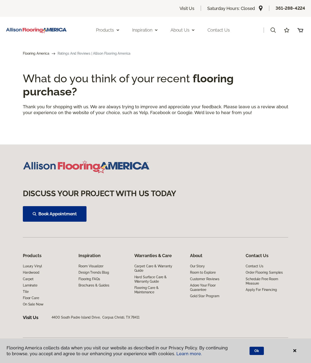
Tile (25, 292)
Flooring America (36, 53)
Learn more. (189, 353)
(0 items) (300, 30)
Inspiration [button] (142, 30)
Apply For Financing (261, 290)
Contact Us (218, 30)
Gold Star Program (204, 296)
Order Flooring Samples (264, 272)
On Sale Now (33, 304)
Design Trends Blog (93, 272)
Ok (256, 351)
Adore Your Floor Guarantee (203, 287)
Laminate (30, 285)
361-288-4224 (290, 8)
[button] (273, 30)
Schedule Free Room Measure (262, 281)
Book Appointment (57, 213)
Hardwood (31, 272)
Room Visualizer (91, 266)
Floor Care (31, 298)
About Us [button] (180, 30)
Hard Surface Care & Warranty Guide (150, 279)
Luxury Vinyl (32, 266)
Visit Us (187, 8)
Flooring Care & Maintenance (146, 290)
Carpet (28, 279)
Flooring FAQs (89, 279)
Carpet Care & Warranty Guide (153, 268)
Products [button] (105, 30)
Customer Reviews (204, 279)
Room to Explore (203, 272)
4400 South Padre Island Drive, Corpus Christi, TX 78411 (95, 317)
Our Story (197, 266)
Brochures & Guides (93, 285)
